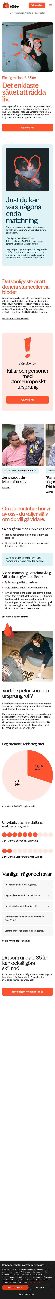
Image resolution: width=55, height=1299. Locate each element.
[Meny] (50, 5)
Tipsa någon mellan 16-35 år (27, 991)
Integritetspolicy (34, 1282)
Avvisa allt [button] (41, 1287)
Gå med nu (27, 127)
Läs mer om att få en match (15, 318)
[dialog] (27, 1280)
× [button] (52, 1264)
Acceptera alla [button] (15, 1287)
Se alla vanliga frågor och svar (16, 940)
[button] (27, 1294)
